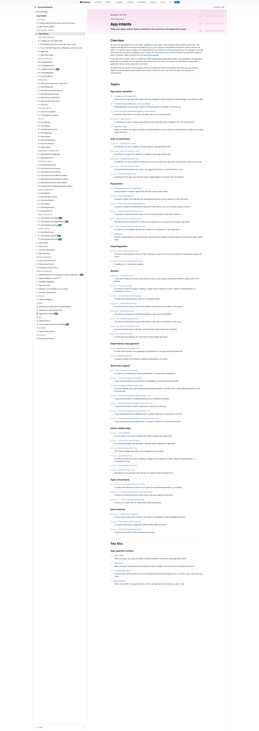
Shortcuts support (120, 365)
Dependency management (124, 343)
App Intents (114, 15)
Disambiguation (118, 246)
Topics (115, 84)
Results (114, 271)
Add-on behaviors (120, 138)
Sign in (177, 2)
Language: (217, 7)
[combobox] (58, 727)
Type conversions (119, 479)
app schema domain (151, 55)
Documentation (45, 7)
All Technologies (42, 12)
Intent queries (117, 509)
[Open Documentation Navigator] (35, 7)
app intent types (177, 50)
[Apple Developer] (85, 2)
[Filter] (58, 727)
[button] (169, 2)
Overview (117, 40)
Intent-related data (120, 428)
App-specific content (121, 550)
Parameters (116, 183)
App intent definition (121, 91)
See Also (116, 543)
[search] (56, 727)
